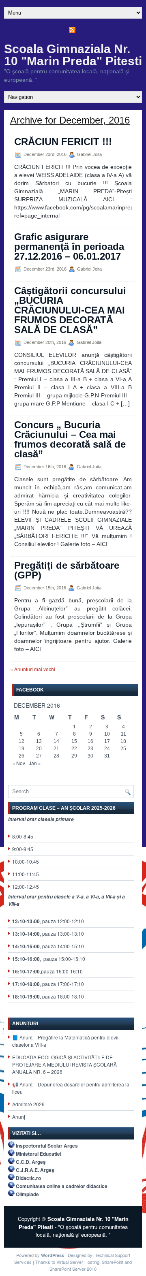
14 (56, 741)
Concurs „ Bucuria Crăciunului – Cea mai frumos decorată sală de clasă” (70, 439)
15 (74, 741)
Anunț (18, 1116)
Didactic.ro (28, 1178)
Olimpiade (27, 1194)
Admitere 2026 (28, 1104)
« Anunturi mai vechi (32, 669)
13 (39, 741)
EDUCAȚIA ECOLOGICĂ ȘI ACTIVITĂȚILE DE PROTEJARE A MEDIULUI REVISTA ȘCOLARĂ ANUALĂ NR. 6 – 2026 (64, 1064)
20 (39, 748)
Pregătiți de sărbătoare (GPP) (66, 570)
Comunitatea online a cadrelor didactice (61, 1186)
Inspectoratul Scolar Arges (47, 1145)
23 (90, 748)
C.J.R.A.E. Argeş (35, 1170)
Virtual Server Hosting (77, 1262)
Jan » (35, 763)
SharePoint (112, 1262)
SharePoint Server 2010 (73, 1268)
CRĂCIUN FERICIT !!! (63, 141)
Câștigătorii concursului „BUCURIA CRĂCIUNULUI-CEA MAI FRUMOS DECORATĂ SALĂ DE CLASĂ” (70, 310)
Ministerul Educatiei (38, 1153)
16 (90, 741)
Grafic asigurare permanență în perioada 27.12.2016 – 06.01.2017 (69, 246)
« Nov (18, 763)
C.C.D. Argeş (31, 1161)
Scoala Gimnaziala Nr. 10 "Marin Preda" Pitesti (73, 55)
